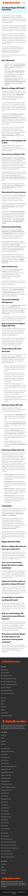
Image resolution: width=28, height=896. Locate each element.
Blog (2, 703)
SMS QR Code (4, 796)
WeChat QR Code (5, 813)
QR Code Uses (4, 669)
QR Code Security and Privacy (8, 681)
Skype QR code (14, 27)
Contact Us (4, 706)
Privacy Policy (4, 712)
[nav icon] (24, 3)
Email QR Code (4, 760)
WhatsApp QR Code (6, 816)
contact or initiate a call (12, 437)
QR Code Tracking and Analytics (9, 684)
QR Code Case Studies (6, 690)
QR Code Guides (5, 672)
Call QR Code (4, 754)
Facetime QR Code (5, 769)
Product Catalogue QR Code (8, 787)
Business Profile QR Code (7, 751)
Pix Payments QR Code (6, 784)
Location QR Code (5, 778)
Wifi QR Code (4, 819)
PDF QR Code (4, 825)
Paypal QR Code (5, 781)
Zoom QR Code (5, 822)
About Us (3, 698)
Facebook (3, 735)
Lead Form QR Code (6, 775)
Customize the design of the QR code (13, 378)
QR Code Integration (6, 687)
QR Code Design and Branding (8, 678)
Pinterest (3, 744)
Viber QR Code (4, 810)
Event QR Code (5, 763)
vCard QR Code (5, 808)
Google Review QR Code (7, 772)
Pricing (2, 709)
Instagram (3, 741)
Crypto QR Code (5, 757)
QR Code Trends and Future (8, 693)
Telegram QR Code (5, 799)
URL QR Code (4, 805)
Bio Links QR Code (5, 748)
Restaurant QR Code (6, 790)
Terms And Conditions (6, 715)
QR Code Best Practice (6, 675)
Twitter (2, 738)
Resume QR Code (5, 828)
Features (3, 701)
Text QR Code (4, 802)
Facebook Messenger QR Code (8, 766)
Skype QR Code (5, 793)
